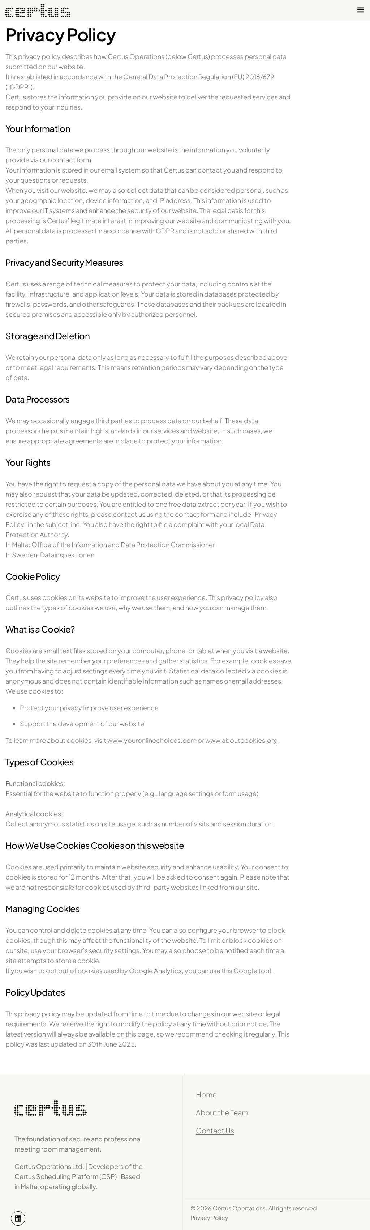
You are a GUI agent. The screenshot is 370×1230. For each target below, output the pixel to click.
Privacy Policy (209, 1217)
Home (206, 1094)
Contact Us (215, 1130)
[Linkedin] (18, 1218)
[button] (360, 10)
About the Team (222, 1112)
